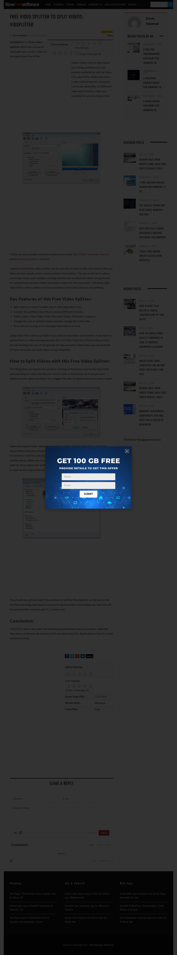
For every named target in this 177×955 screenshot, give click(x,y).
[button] (127, 451)
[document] (88, 477)
